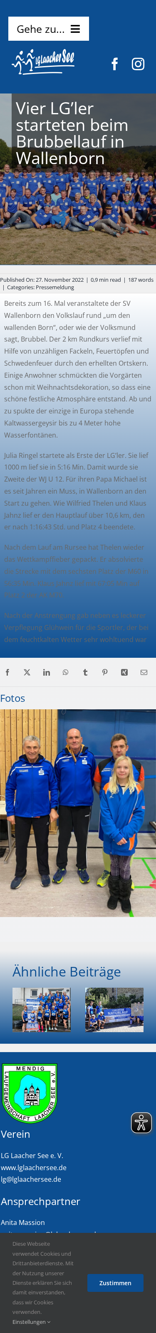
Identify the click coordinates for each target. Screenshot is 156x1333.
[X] (27, 672)
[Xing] (124, 672)
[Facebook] (7, 672)
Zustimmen (115, 1283)
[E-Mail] (143, 672)
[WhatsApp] (66, 672)
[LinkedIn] (46, 672)
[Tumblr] (85, 672)
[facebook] (114, 64)
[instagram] (138, 64)
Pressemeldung (55, 287)
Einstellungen (29, 1322)
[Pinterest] (104, 672)
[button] (18, 1009)
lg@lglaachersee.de (31, 1179)
